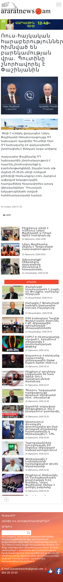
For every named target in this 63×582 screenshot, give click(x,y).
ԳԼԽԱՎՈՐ (9, 515)
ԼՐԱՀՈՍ (31, 282)
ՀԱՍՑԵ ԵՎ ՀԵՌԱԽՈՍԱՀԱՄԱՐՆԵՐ (25, 521)
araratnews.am (27, 550)
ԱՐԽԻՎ (7, 526)
